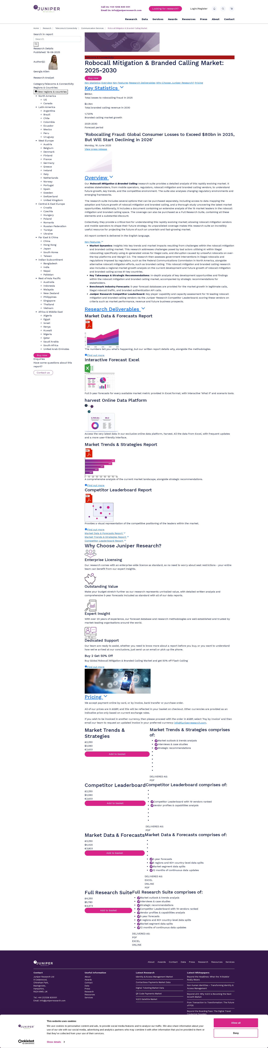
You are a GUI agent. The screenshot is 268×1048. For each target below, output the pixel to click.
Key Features (120, 82)
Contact (229, 19)
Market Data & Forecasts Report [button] (104, 533)
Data (145, 19)
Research (131, 19)
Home (36, 28)
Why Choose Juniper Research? (175, 82)
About (215, 19)
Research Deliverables (142, 82)
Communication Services (92, 28)
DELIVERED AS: (159, 776)
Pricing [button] (94, 697)
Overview (106, 82)
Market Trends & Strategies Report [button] (106, 537)
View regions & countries (52, 91)
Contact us (43, 372)
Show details (54, 1042)
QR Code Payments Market (149, 993)
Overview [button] (97, 178)
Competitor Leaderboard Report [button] (104, 540)
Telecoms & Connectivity (66, 28)
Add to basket (117, 754)
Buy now (42, 355)
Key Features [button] (93, 241)
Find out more (95, 355)
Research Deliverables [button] (113, 309)
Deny (236, 1033)
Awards (172, 19)
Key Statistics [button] (102, 88)
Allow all (236, 1022)
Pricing (199, 82)
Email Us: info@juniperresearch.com (121, 10)
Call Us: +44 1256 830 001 (115, 7)
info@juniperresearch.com (190, 722)
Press (203, 19)
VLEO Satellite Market (146, 999)
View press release (96, 149)
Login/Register (199, 8)
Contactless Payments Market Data (153, 982)
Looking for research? (165, 8)
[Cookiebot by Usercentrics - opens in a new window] (26, 1042)
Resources (188, 19)
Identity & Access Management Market (154, 977)
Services (157, 19)
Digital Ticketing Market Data (150, 988)
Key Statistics (92, 82)
